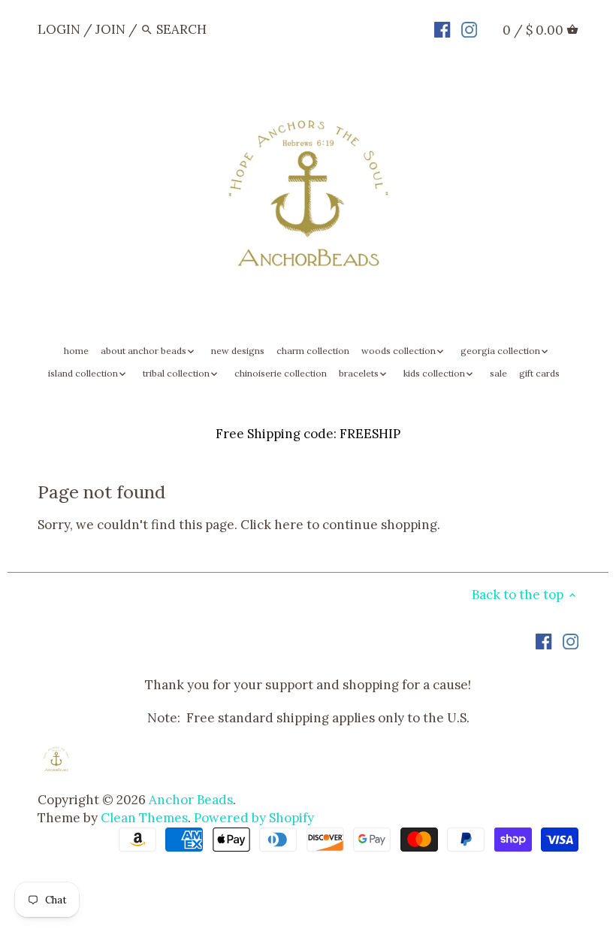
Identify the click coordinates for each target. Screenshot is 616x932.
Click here (271, 524)
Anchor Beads (191, 799)
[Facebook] (442, 28)
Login (59, 29)
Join (110, 29)
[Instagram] (469, 28)
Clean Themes (144, 817)
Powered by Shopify (254, 817)
